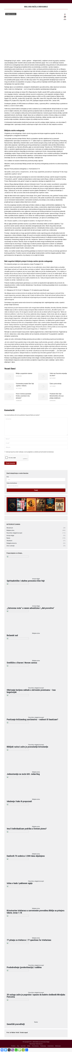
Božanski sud (12, 635)
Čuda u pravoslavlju (55, 383)
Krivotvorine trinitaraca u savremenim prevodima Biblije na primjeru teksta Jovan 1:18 (35, 911)
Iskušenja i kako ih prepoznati (19, 801)
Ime (8, 476)
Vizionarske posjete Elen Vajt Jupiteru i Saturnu (25, 385)
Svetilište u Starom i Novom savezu (22, 662)
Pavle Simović (39, 1043)
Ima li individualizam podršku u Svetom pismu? (27, 828)
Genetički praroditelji (16, 1024)
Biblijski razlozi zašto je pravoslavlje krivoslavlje (27, 747)
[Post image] (9, 376)
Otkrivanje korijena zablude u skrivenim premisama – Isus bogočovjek (31, 691)
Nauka (36, 1022)
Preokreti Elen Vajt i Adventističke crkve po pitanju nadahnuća (57, 396)
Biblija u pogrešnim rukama (24, 373)
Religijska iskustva (11, 14)
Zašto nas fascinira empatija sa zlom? (58, 374)
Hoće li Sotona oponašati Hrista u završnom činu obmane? (23, 396)
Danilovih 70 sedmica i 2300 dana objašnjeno (26, 856)
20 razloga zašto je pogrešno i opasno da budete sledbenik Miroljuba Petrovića (36, 995)
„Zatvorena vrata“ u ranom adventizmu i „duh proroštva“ (30, 608)
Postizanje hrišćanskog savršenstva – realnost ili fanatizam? (32, 719)
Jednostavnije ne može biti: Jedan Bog (23, 774)
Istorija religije (36, 578)
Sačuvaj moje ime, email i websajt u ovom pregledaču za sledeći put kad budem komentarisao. (30, 452)
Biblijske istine (36, 633)
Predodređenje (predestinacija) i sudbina (24, 967)
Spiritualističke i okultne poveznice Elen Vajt (26, 581)
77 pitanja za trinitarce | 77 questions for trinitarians (29, 940)
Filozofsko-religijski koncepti (36, 688)
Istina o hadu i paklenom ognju (19, 883)
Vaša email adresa (12, 483)
